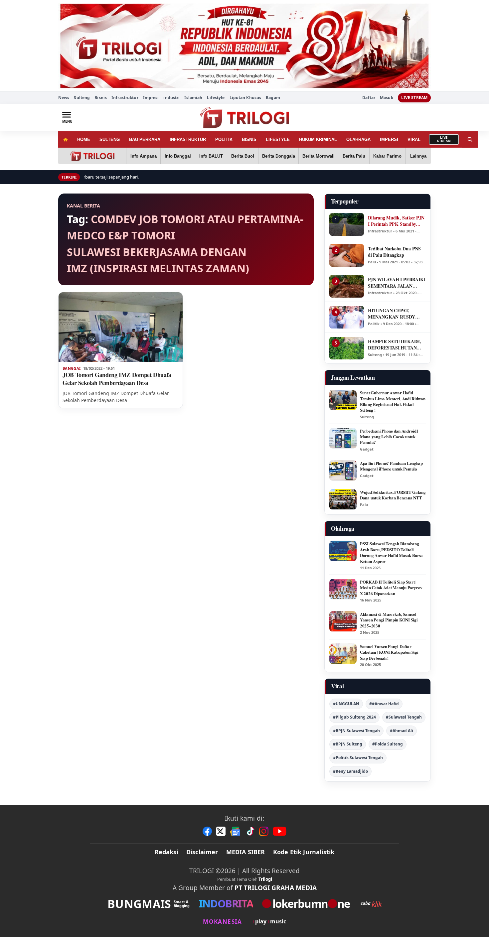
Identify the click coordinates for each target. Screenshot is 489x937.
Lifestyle (216, 97)
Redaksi (166, 852)
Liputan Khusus (245, 97)
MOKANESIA (222, 921)
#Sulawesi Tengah (404, 717)
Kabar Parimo (387, 156)
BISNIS (249, 139)
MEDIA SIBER (245, 852)
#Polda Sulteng (387, 744)
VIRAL (414, 139)
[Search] (470, 139)
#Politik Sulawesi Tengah (358, 757)
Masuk (386, 97)
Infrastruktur (124, 97)
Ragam (273, 97)
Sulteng (82, 97)
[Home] (65, 139)
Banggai (72, 368)
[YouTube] (279, 831)
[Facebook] (207, 831)
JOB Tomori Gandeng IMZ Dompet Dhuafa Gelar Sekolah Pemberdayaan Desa (117, 378)
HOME (83, 139)
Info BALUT (211, 156)
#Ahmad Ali (401, 731)
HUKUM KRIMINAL (318, 139)
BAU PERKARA (144, 139)
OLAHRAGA (358, 139)
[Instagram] (263, 831)
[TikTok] (250, 831)
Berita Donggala (278, 156)
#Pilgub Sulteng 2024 (354, 717)
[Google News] (235, 831)
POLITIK (224, 139)
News (63, 97)
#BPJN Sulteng (347, 744)
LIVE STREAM (414, 97)
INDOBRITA (226, 903)
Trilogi (265, 879)
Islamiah (193, 97)
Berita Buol (242, 156)
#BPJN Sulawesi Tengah (356, 731)
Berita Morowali (318, 156)
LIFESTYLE (278, 139)
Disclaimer (202, 852)
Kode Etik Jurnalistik (304, 852)
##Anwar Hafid (384, 704)
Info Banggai (178, 156)
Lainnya (418, 156)
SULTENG (109, 139)
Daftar (368, 97)
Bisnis (100, 97)
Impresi (151, 97)
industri (171, 97)
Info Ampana (143, 156)
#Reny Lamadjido (350, 771)
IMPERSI (389, 139)
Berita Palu (354, 156)
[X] (221, 831)
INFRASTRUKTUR (188, 139)
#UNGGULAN (346, 704)
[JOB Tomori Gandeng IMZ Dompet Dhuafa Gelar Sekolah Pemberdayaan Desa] (121, 327)
